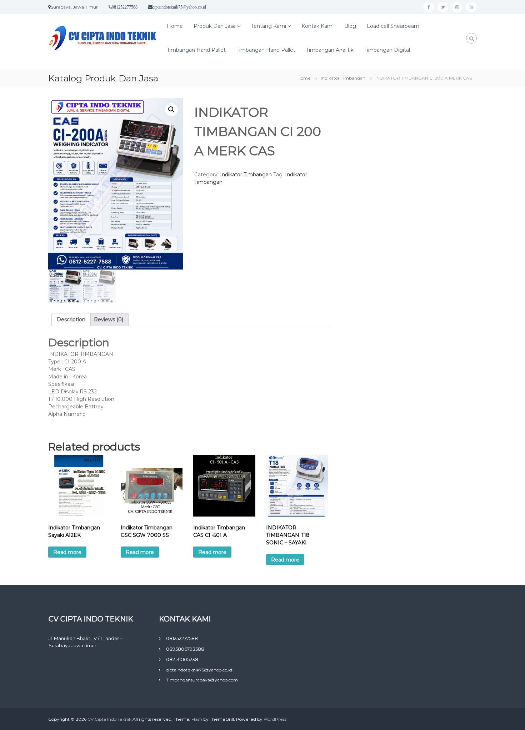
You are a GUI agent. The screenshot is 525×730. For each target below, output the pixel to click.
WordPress (275, 719)
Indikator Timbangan (343, 78)
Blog (350, 26)
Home (175, 26)
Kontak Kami (317, 26)
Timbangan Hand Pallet (196, 50)
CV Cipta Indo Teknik (110, 719)
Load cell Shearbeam (393, 26)
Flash (196, 719)
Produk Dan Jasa (215, 26)
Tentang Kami (268, 26)
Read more (67, 552)
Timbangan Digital (387, 50)
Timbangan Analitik (330, 50)
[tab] (71, 319)
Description (71, 319)
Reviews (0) (108, 319)
